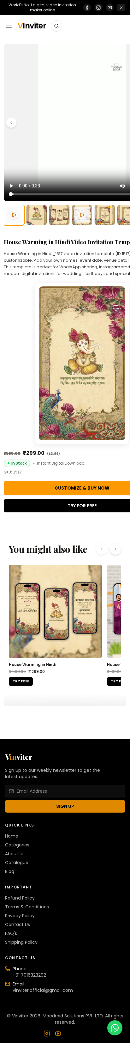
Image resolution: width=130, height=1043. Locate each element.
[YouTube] (110, 7)
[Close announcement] (121, 7)
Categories (17, 845)
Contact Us (17, 924)
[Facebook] (87, 7)
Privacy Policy (20, 915)
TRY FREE (21, 681)
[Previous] (11, 123)
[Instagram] (98, 7)
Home (11, 836)
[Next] (115, 549)
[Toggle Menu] (9, 26)
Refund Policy (20, 898)
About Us (15, 854)
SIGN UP (65, 806)
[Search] (56, 26)
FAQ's (11, 933)
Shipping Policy (21, 942)
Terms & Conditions (27, 907)
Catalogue (16, 862)
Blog (9, 871)
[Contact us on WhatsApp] (114, 1027)
